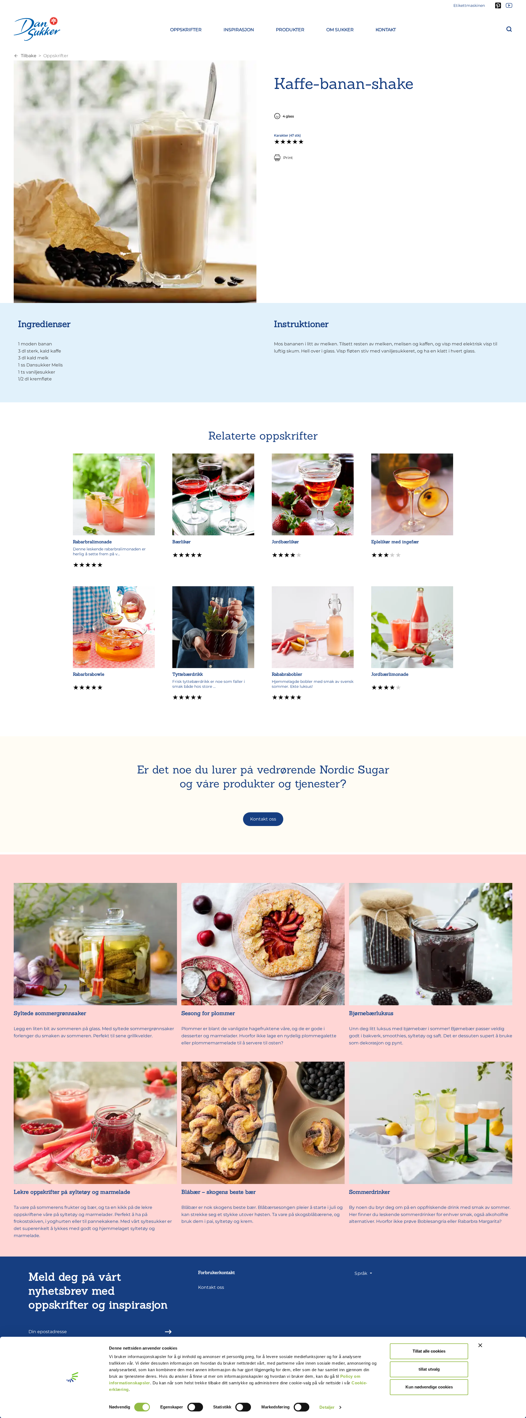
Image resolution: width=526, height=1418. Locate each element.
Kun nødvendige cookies (429, 1387)
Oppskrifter (55, 55)
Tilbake (28, 55)
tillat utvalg (429, 1369)
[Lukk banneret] (480, 1345)
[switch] (195, 1407)
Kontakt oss (263, 819)
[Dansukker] (37, 28)
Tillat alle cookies (429, 1351)
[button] (186, 28)
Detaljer (327, 1407)
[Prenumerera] (166, 1332)
